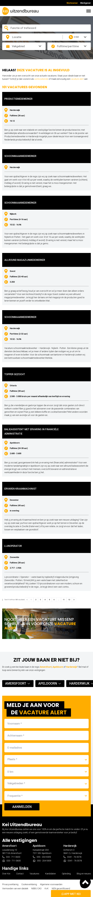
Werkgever (85, 3)
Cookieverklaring (29, 884)
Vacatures (34, 873)
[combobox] (26, 28)
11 (64, 600)
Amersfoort (46, 667)
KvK (47, 888)
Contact (20, 873)
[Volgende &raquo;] (74, 600)
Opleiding (66, 873)
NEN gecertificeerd (61, 888)
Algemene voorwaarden (51, 884)
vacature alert (77, 79)
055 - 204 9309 (44, 857)
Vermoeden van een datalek (15, 888)
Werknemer (72, 3)
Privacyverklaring (10, 884)
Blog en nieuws (84, 873)
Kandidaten (50, 873)
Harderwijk (71, 667)
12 (69, 600)
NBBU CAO (36, 888)
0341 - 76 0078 (74, 857)
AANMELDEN (22, 807)
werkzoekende (41, 79)
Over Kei (6, 873)
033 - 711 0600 (13, 857)
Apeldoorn (58, 667)
